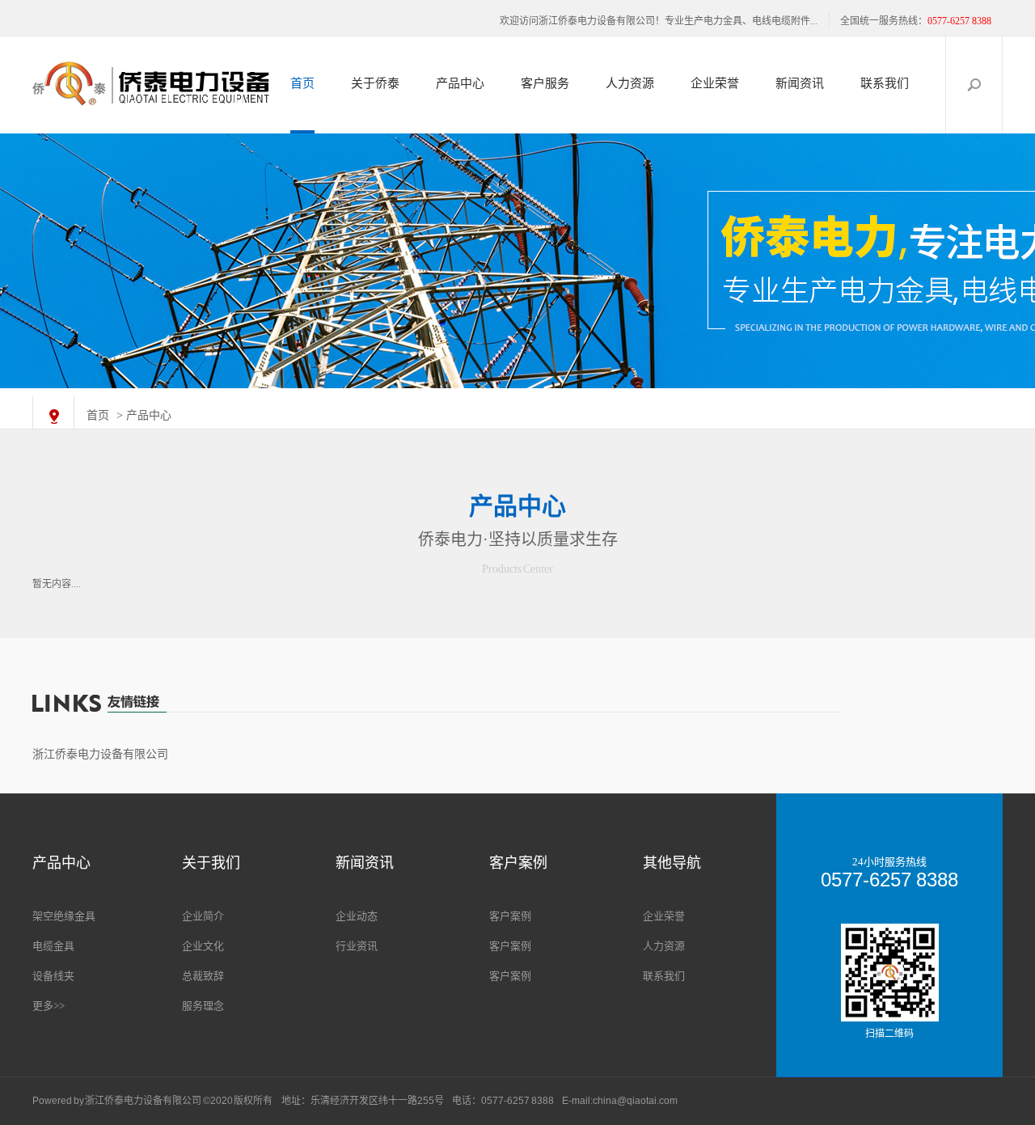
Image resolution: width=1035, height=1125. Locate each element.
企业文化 (203, 946)
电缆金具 (53, 946)
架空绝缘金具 (63, 916)
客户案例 (510, 916)
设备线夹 (53, 976)
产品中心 (460, 83)
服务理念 (203, 1006)
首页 (302, 83)
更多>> (48, 1006)
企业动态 (357, 916)
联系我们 (884, 83)
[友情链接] (517, 704)
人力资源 (630, 83)
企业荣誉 (715, 83)
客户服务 (545, 83)
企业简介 (203, 916)
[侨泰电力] (517, 260)
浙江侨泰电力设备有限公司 (100, 754)
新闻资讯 (799, 83)
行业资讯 (357, 946)
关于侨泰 (375, 83)
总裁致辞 (203, 976)
